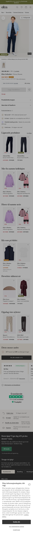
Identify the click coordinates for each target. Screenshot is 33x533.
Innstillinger (16, 530)
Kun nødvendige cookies (16, 526)
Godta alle (16, 522)
